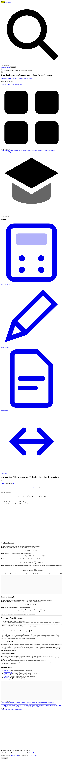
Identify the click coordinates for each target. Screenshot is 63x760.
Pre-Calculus (19, 150)
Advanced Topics (8, 152)
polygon (4, 483)
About (8, 67)
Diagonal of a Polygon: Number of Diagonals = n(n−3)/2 (25, 706)
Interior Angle (7, 679)
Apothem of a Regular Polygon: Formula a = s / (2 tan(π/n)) (19, 704)
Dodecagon (29, 78)
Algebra (3, 150)
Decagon (24, 78)
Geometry (7, 150)
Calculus (24, 150)
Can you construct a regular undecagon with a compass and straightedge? (19, 626)
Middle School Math (18, 709)
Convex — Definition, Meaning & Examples (38, 705)
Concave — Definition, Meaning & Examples (16, 705)
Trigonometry (12, 150)
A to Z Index (4, 67)
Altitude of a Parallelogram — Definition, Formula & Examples (16, 702)
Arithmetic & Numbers (43, 150)
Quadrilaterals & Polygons (7, 709)
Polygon (3, 78)
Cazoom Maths (32, 752)
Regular (35, 487)
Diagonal (6, 677)
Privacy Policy (33, 755)
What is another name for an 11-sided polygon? (13, 621)
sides (13, 483)
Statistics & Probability (31, 150)
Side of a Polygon (9, 78)
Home (2, 70)
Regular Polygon (17, 78)
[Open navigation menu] (1, 69)
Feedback (13, 67)
